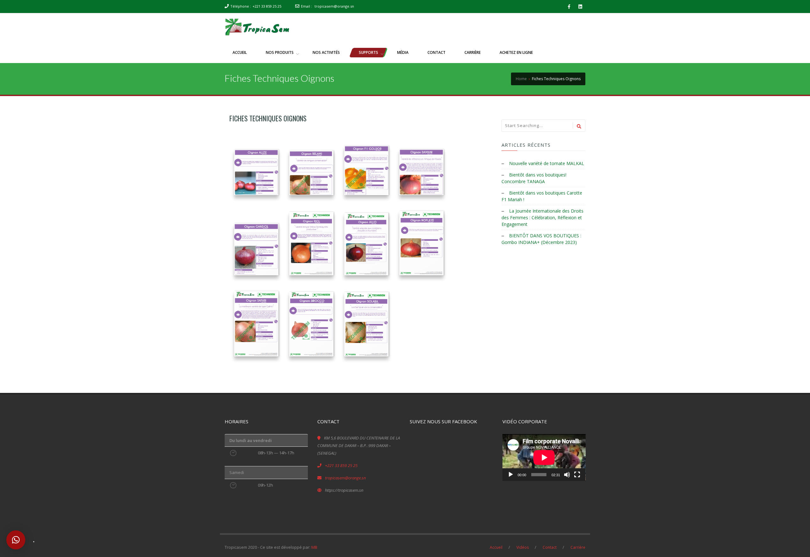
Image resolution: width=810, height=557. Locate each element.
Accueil (496, 547)
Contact (550, 547)
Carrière (577, 547)
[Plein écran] (577, 474)
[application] (544, 457)
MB (314, 547)
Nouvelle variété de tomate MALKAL (546, 163)
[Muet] (567, 474)
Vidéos (522, 547)
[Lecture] (511, 474)
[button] (15, 539)
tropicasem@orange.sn (334, 6)
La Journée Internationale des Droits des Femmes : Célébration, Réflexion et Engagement (542, 217)
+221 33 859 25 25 (266, 6)
